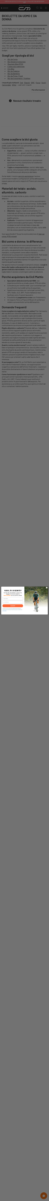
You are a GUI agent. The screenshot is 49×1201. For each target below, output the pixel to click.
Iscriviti (12, 605)
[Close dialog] (47, 587)
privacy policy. (4, 610)
